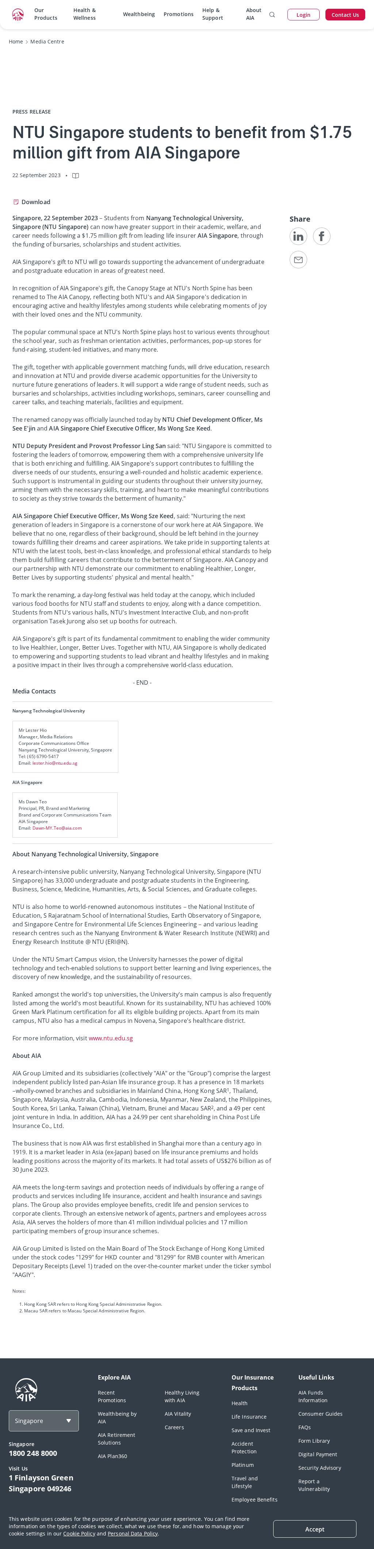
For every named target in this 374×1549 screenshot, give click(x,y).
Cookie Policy (79, 1533)
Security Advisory (319, 1467)
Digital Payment (317, 1454)
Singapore (29, 1421)
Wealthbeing (139, 14)
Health (240, 1403)
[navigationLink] (18, 14)
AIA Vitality (178, 1413)
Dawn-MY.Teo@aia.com (57, 828)
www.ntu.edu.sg (111, 1038)
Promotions (179, 14)
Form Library (314, 1440)
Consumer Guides (320, 1413)
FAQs (304, 1427)
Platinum (243, 1464)
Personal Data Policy (133, 1533)
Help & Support (212, 14)
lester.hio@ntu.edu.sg (55, 763)
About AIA (254, 14)
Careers (174, 1427)
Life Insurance (249, 1416)
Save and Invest (251, 1430)
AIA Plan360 (112, 1456)
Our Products (45, 14)
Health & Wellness (84, 14)
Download (36, 202)
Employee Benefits (255, 1499)
